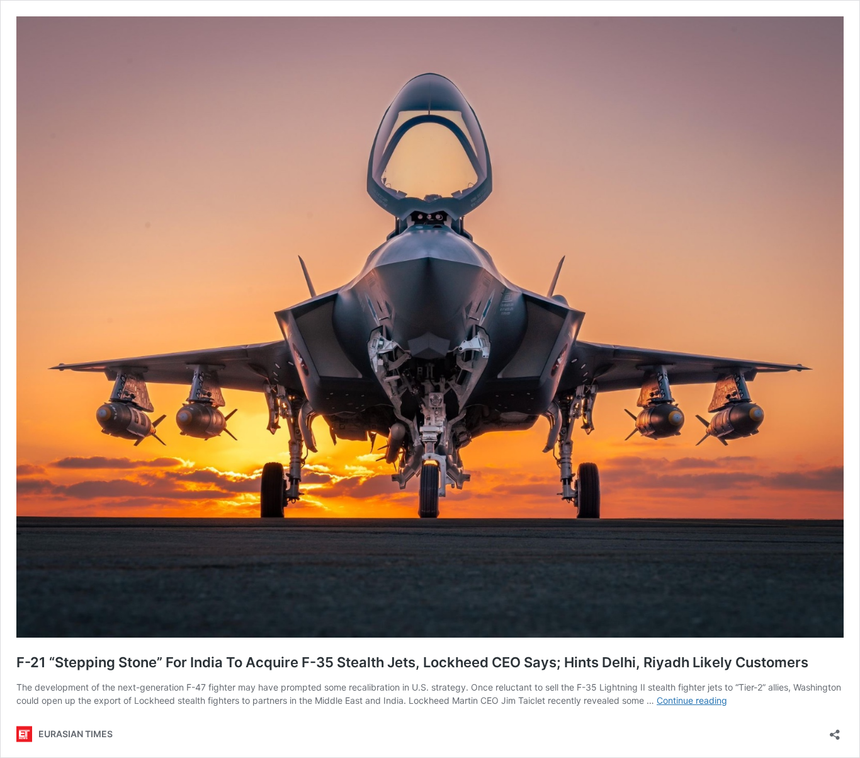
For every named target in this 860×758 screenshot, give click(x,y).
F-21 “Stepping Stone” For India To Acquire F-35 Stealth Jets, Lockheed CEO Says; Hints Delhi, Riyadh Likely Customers (412, 662)
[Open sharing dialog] (835, 730)
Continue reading (692, 700)
